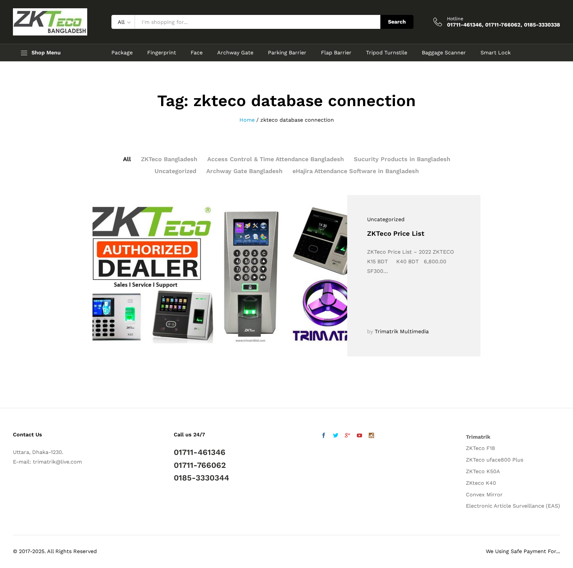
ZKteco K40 (481, 483)
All (127, 159)
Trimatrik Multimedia (402, 331)
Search (397, 22)
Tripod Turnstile (386, 52)
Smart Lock (495, 52)
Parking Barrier (287, 52)
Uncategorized (175, 170)
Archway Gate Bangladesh (244, 170)
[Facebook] (324, 436)
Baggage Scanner (444, 52)
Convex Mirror (484, 494)
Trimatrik (478, 437)
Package (122, 52)
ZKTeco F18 (480, 448)
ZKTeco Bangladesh (169, 159)
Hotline (455, 18)
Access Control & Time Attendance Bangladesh (275, 159)
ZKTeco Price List (395, 233)
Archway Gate (235, 52)
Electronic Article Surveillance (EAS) (513, 506)
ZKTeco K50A (483, 471)
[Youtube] (359, 436)
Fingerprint (161, 52)
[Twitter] (336, 436)
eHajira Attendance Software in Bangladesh (355, 170)
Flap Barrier (336, 52)
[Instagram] (371, 436)
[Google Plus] (347, 436)
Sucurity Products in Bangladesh (402, 159)
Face (197, 52)
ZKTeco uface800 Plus (494, 460)
